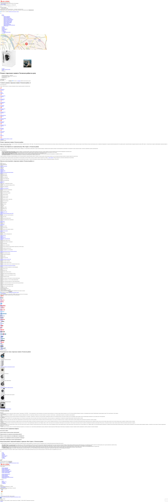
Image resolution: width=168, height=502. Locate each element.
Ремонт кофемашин (7, 17)
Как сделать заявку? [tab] (4, 430)
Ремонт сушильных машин (6, 471)
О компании (4, 31)
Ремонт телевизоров (7, 16)
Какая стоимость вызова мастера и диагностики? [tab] (9, 432)
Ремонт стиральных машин (8, 18)
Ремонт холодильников (5, 470)
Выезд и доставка (4, 455)
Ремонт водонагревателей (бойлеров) (7, 477)
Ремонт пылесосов (6, 23)
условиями (18, 80)
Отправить (10, 291)
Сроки (3, 26)
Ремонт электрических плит (8, 20)
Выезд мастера (4, 481)
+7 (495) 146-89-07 (3, 4)
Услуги (3, 15)
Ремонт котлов (6, 25)
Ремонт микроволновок (7, 24)
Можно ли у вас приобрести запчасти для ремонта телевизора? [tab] (12, 437)
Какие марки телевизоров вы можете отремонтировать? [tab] (11, 439)
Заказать (1, 501)
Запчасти (3, 27)
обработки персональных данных (14, 11)
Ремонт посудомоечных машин (8, 19)
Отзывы (3, 30)
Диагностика (4, 29)
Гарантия (3, 28)
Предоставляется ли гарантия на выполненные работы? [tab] (11, 434)
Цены (3, 14)
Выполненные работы (7, 32)
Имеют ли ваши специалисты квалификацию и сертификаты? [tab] (12, 435)
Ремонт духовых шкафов (7, 22)
